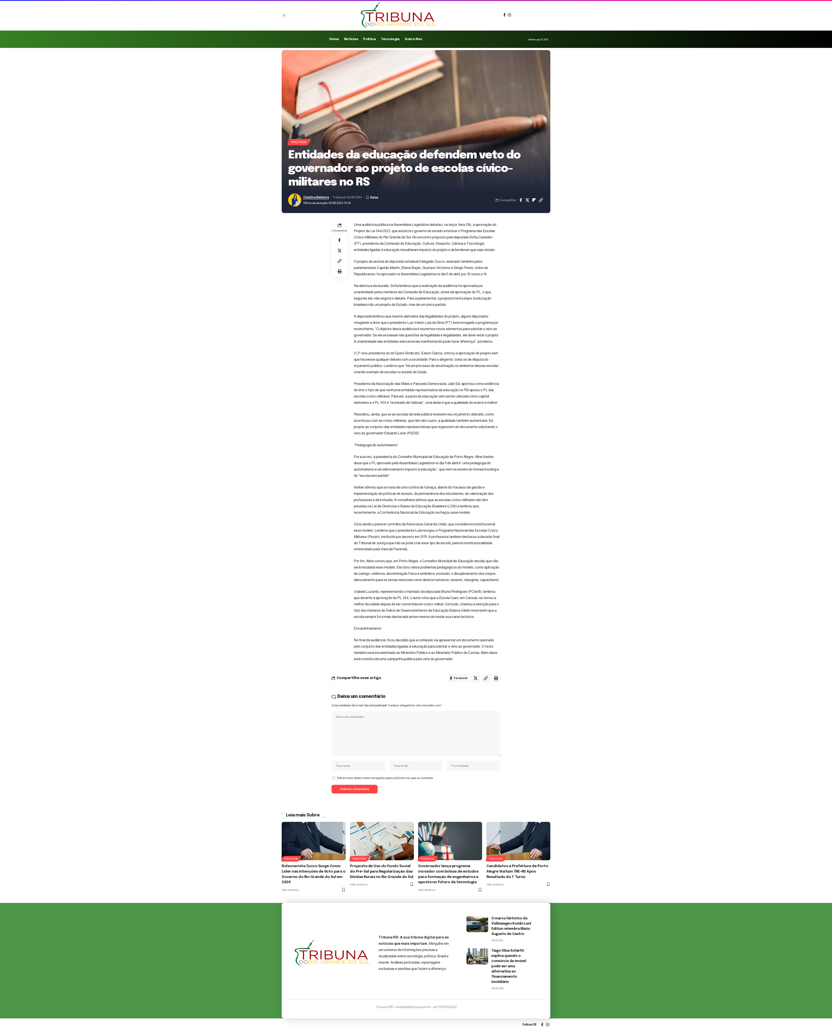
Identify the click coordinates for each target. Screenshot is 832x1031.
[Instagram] (509, 15)
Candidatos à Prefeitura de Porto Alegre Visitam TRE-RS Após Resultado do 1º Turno (517, 871)
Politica (298, 142)
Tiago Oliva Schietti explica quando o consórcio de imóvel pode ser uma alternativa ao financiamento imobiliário (508, 966)
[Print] (339, 271)
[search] (515, 15)
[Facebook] (504, 15)
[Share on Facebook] (521, 200)
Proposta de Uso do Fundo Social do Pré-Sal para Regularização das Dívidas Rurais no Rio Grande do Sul (381, 871)
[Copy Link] (541, 200)
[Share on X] (527, 200)
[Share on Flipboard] (534, 200)
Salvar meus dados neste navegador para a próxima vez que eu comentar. (385, 778)
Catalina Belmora (316, 197)
